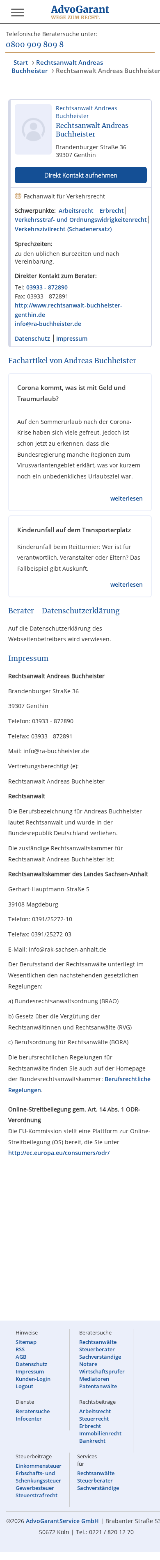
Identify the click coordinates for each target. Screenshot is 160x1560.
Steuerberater (97, 1349)
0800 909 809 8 (35, 45)
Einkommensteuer (39, 1465)
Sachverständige (100, 1356)
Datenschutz (32, 338)
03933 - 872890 (47, 287)
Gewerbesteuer (35, 1488)
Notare (88, 1364)
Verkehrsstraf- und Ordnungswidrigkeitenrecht (81, 219)
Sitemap (26, 1342)
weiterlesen (126, 498)
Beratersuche (33, 1411)
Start (21, 62)
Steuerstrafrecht (36, 1495)
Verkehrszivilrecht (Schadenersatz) (63, 229)
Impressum (71, 338)
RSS (20, 1349)
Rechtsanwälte (98, 1342)
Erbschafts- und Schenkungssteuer (38, 1476)
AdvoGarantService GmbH (62, 1521)
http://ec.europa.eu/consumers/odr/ (59, 1153)
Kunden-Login (33, 1378)
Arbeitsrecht (76, 210)
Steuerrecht (94, 1418)
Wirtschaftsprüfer (102, 1371)
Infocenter (29, 1418)
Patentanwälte (98, 1386)
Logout (24, 1386)
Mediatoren (94, 1378)
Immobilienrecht (100, 1433)
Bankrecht (92, 1440)
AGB (21, 1356)
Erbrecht (112, 210)
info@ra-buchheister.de (48, 324)
